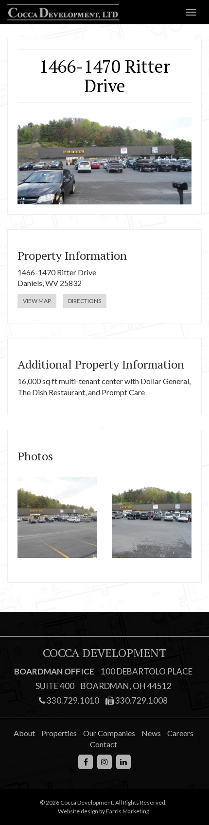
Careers (180, 733)
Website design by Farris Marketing (103, 811)
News (151, 733)
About (24, 733)
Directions (84, 300)
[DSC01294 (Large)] (57, 517)
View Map (37, 300)
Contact (103, 744)
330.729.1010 (72, 700)
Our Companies (109, 733)
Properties (59, 733)
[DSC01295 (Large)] (152, 517)
